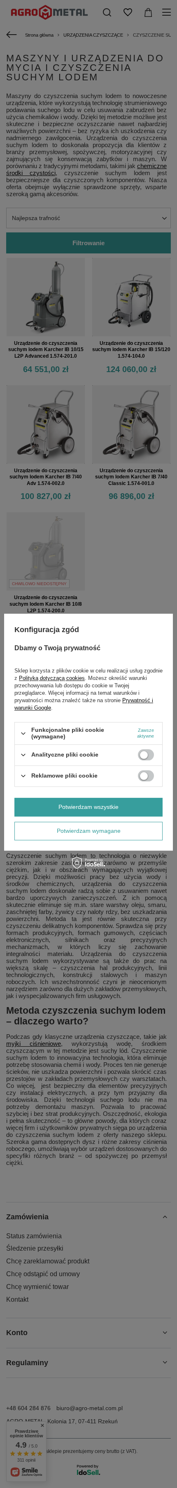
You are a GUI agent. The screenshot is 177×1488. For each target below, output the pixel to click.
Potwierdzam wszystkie (88, 807)
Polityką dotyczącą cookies (52, 678)
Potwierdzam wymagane (89, 830)
